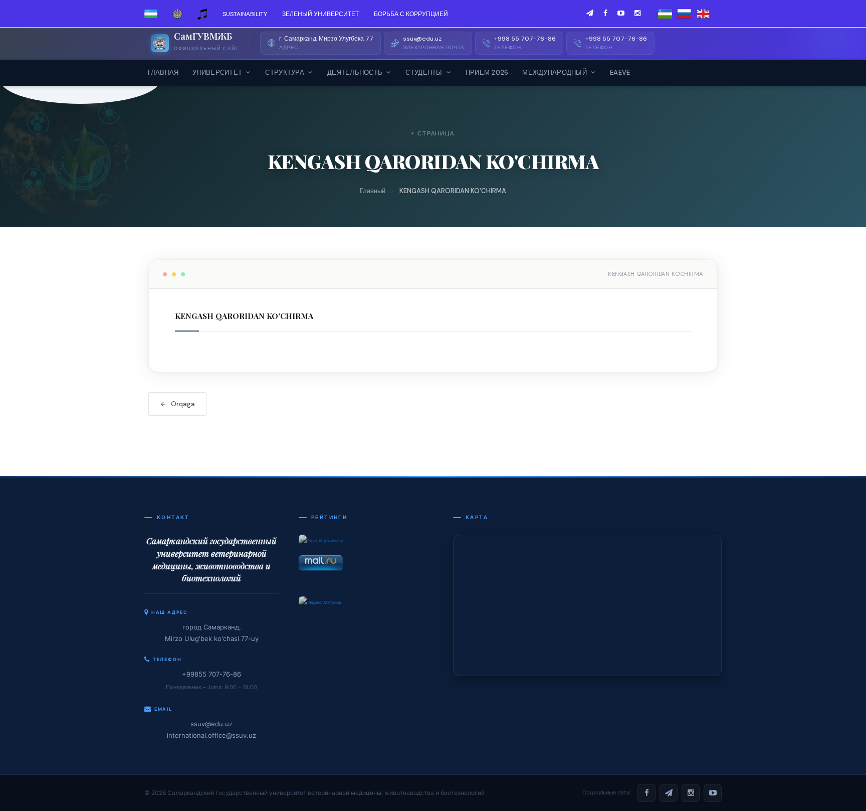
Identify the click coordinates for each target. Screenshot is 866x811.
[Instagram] (691, 793)
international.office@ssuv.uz (211, 735)
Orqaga (183, 404)
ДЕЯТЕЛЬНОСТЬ (354, 72)
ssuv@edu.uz (211, 724)
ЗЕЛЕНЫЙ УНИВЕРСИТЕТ (320, 14)
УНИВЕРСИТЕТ (217, 72)
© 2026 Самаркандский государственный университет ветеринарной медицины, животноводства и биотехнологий (314, 792)
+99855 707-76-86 (211, 674)
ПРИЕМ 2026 (487, 72)
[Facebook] (646, 793)
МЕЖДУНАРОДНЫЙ (554, 72)
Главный (372, 191)
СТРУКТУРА (284, 72)
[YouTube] (713, 793)
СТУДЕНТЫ (423, 72)
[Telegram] (669, 793)
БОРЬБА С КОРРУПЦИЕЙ (411, 14)
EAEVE (620, 72)
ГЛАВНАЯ (163, 72)
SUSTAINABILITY (245, 14)
